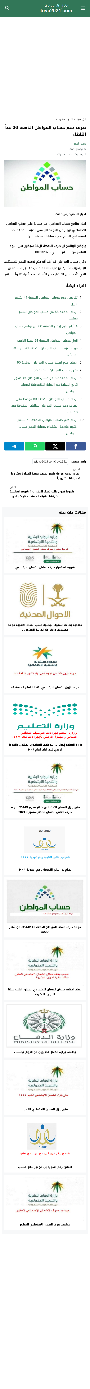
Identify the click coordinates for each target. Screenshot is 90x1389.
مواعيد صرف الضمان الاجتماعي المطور (45, 1224)
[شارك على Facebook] (76, 446)
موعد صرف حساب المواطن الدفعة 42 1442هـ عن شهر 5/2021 (45, 929)
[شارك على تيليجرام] (14, 446)
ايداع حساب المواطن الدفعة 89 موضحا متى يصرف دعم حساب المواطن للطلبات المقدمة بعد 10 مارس (44, 405)
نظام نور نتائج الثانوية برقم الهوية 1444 (45, 869)
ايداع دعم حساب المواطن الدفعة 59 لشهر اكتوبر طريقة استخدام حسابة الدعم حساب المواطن (48, 426)
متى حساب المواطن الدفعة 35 (56, 370)
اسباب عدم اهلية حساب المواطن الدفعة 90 (47, 362)
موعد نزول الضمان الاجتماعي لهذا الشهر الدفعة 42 (45, 687)
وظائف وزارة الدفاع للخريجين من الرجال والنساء (45, 1052)
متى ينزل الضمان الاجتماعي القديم (45, 1109)
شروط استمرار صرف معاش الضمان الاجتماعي (45, 567)
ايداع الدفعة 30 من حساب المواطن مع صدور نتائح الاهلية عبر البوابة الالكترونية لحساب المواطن (46, 384)
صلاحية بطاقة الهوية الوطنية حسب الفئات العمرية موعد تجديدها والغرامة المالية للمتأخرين (45, 627)
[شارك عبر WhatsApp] (35, 446)
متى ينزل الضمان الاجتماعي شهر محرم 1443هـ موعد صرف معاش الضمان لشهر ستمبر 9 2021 (45, 810)
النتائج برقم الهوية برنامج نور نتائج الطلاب (45, 1167)
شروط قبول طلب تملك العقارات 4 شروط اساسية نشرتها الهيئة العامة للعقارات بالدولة (42, 492)
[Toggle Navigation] (84, 8)
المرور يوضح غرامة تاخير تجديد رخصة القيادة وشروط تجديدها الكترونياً (45, 474)
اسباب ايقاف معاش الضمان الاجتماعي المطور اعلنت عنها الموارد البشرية (45, 992)
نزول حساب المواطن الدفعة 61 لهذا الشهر (47, 341)
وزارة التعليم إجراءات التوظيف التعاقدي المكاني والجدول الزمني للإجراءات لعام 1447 (45, 747)
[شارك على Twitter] (55, 446)
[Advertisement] (45, 64)
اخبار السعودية (64, 119)
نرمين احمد (80, 143)
